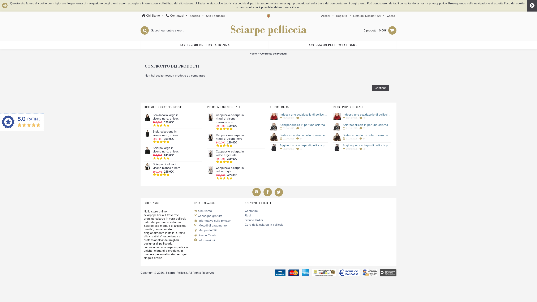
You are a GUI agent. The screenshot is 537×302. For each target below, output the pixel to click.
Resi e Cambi (207, 235)
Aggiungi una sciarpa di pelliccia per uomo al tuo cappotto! (304, 145)
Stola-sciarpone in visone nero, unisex (166, 133)
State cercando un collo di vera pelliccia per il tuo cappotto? (304, 135)
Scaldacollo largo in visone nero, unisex (166, 116)
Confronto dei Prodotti (273, 53)
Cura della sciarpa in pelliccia (264, 224)
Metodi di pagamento (213, 225)
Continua (381, 88)
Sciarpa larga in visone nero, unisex (166, 149)
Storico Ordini (254, 220)
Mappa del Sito (208, 230)
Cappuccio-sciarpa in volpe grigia (230, 169)
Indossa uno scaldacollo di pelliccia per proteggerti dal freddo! (304, 114)
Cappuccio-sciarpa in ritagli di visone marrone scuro (230, 118)
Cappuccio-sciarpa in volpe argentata (230, 153)
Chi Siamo (205, 210)
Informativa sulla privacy (214, 220)
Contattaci (251, 210)
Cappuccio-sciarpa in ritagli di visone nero (230, 136)
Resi (248, 215)
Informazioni (206, 240)
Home (253, 53)
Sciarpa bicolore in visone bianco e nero (166, 166)
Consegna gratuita (210, 215)
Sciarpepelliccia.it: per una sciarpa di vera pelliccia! (304, 124)
